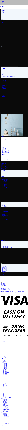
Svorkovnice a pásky (5, 385)
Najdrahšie (3, 74)
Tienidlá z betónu (5, 384)
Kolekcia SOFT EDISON (4, 343)
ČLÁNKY (3, 275)
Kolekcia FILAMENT (4, 342)
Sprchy (4, 404)
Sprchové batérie (5, 400)
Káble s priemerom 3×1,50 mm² (6, 374)
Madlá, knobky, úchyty (4, 392)
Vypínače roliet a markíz (5, 417)
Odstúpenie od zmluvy (3, 283)
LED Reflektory (3, 355)
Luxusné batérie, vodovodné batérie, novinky (5, 289)
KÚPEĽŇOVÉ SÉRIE (4, 216)
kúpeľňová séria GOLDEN (5, 407)
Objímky (3, 362)
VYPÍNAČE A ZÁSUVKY (3, 240)
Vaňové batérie (4, 401)
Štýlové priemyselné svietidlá (5, 352)
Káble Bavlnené (4, 370)
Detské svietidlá (3, 360)
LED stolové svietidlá (4, 356)
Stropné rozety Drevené (5, 377)
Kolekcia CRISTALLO (4, 344)
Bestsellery (3, 72)
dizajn (17, 291)
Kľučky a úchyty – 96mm (5, 395)
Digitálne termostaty (5, 418)
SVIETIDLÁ (3, 68)
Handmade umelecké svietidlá (5, 359)
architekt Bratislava (3, 291)
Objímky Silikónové (5, 366)
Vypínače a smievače (5, 382)
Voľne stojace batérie (5, 402)
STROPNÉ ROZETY (3, 154)
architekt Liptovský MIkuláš (7, 291)
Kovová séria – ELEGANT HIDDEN (6, 391)
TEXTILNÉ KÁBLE (3, 146)
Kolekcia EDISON (4, 341)
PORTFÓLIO (3, 274)
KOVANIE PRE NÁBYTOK (3, 170)
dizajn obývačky (23, 291)
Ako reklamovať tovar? (3, 281)
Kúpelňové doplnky (5, 403)
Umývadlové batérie (5, 399)
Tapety (4, 410)
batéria (13, 291)
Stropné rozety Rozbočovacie (6, 379)
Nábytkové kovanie (3, 169)
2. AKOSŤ (3, 272)
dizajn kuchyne (19, 291)
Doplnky (2, 201)
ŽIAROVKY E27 (3, 340)
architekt (1, 291)
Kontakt (2, 280)
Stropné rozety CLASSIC (5, 376)
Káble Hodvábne (5, 371)
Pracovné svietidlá (4, 353)
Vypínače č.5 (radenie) (5, 415)
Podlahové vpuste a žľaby (5, 405)
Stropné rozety (3, 375)
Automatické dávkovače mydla (6, 409)
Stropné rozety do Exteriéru (6, 380)
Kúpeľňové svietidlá (4, 361)
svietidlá (14, 292)
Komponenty (2, 136)
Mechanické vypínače (5, 414)
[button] (0, 277)
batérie (15, 291)
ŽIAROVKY (3, 10)
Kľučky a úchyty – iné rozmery (6, 396)
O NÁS (1, 273)
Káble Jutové (4, 369)
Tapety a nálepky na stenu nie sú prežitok (5, 288)
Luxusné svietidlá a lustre (4, 357)
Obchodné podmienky (3, 284)
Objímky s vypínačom (5, 367)
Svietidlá (2, 349)
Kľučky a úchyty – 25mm (5, 393)
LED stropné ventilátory (5, 411)
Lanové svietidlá (3, 350)
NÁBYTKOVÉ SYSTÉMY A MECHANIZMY (6, 397)
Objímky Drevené (5, 363)
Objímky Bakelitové (5, 364)
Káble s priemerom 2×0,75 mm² (6, 373)
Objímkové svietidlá (5, 368)
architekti (5, 291)
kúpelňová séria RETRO (5, 408)
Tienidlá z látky (4, 383)
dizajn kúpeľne (21, 291)
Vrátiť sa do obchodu (3, 21)
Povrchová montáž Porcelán (6, 423)
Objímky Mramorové (5, 365)
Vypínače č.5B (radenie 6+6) (6, 416)
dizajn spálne (25, 291)
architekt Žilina (10, 291)
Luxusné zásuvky (5, 413)
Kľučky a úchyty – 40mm (5, 394)
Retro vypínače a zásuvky (4, 419)
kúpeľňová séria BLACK (5, 406)
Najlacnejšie (3, 73)
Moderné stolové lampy (4, 358)
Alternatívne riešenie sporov (3, 285)
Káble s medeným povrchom (6, 372)
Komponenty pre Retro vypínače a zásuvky (7, 424)
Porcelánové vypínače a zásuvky (6, 421)
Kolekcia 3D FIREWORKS (4, 346)
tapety (17, 292)
